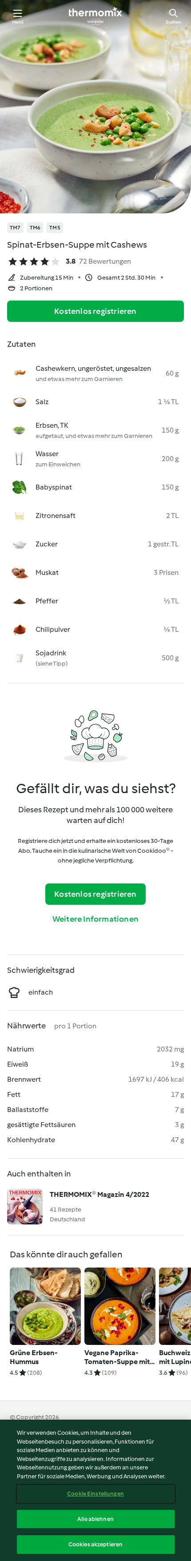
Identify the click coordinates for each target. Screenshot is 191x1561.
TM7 (15, 228)
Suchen (173, 22)
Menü (18, 22)
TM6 (35, 228)
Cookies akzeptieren (95, 1544)
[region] (95, 1490)
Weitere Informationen (95, 919)
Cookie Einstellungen (95, 1493)
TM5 (54, 228)
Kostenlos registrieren (95, 311)
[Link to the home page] (95, 16)
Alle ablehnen (95, 1519)
